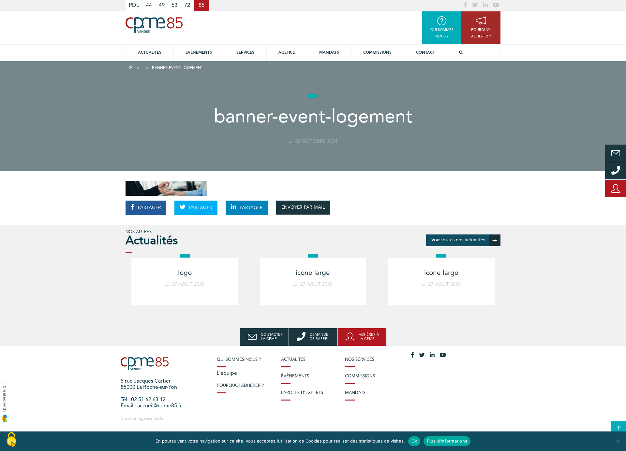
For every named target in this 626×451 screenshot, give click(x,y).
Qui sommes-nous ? (239, 360)
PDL (134, 5)
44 (149, 5)
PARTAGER (149, 207)
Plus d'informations (447, 441)
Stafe (158, 418)
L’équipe (227, 373)
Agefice (286, 53)
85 (201, 5)
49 (162, 5)
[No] (618, 441)
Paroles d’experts (302, 393)
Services (245, 53)
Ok (414, 441)
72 (187, 5)
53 (174, 5)
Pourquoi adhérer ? (240, 386)
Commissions (377, 53)
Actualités (149, 53)
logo (185, 273)
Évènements (199, 53)
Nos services (359, 360)
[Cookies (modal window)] (11, 440)
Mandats (329, 53)
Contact (425, 53)
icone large (313, 273)
